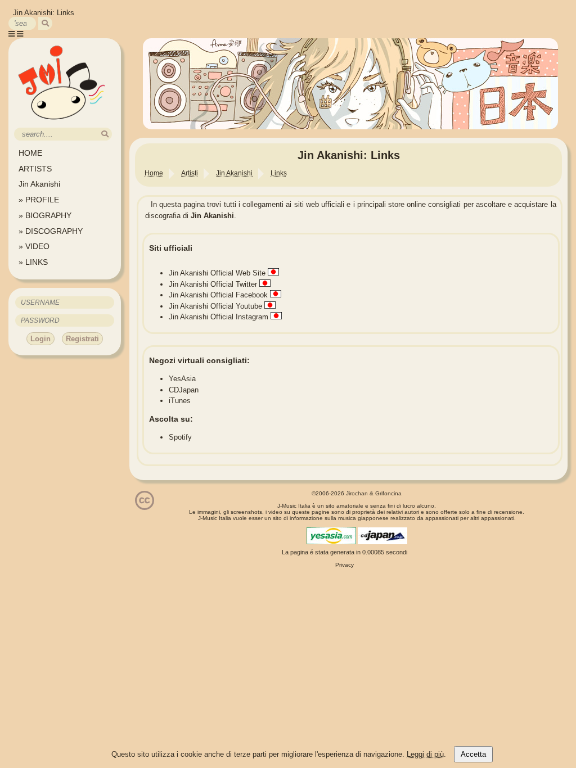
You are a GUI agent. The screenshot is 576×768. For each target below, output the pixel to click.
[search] (45, 23)
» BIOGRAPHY (45, 215)
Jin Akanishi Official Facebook (218, 295)
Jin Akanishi (39, 183)
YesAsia (182, 378)
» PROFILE (39, 199)
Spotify (180, 437)
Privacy (344, 565)
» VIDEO (34, 246)
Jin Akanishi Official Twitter (213, 284)
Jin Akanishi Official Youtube (215, 306)
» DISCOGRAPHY (51, 231)
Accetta (473, 754)
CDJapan (184, 390)
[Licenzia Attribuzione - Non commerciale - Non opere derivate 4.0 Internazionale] (144, 506)
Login (40, 339)
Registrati (82, 339)
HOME (30, 152)
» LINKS (33, 261)
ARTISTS (35, 168)
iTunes (180, 400)
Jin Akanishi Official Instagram (218, 317)
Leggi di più (425, 754)
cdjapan (382, 535)
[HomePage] (62, 123)
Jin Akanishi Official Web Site (217, 273)
